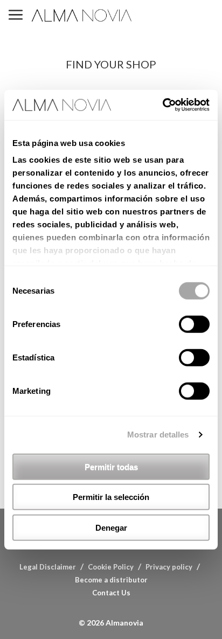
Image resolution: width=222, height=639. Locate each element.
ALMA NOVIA (82, 15)
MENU (15, 15)
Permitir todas (111, 466)
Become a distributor (111, 579)
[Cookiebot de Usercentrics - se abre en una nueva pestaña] (162, 105)
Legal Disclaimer (47, 566)
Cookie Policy (111, 566)
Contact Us (111, 592)
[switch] (194, 323)
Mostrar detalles (158, 434)
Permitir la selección (111, 497)
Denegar (111, 527)
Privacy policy (168, 566)
